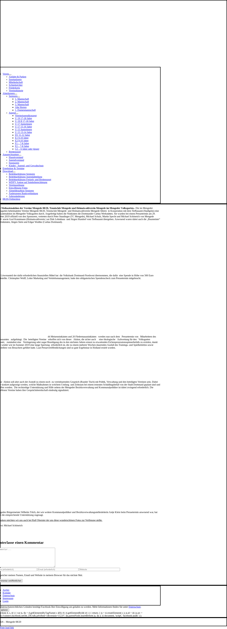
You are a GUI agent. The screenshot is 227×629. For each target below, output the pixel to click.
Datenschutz (135, 607)
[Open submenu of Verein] (10, 74)
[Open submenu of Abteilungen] (16, 94)
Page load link (7, 627)
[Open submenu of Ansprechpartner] (20, 155)
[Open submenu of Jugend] (17, 113)
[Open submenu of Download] (14, 172)
